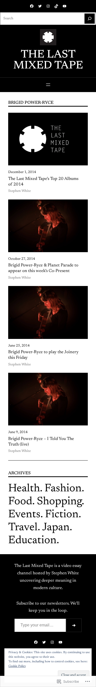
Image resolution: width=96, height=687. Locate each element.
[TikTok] (56, 6)
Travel (23, 527)
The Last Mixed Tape (48, 60)
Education (32, 540)
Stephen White (19, 191)
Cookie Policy (17, 666)
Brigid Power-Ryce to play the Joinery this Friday (43, 355)
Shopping (59, 501)
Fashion (63, 488)
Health (24, 488)
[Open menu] (48, 85)
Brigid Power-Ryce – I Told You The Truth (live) (41, 442)
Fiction (62, 514)
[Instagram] (48, 6)
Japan (56, 527)
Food (20, 501)
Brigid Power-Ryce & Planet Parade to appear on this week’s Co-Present (43, 268)
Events (24, 514)
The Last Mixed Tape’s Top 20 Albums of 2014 (43, 182)
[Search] (89, 18)
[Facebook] (32, 6)
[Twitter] (40, 6)
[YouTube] (64, 6)
